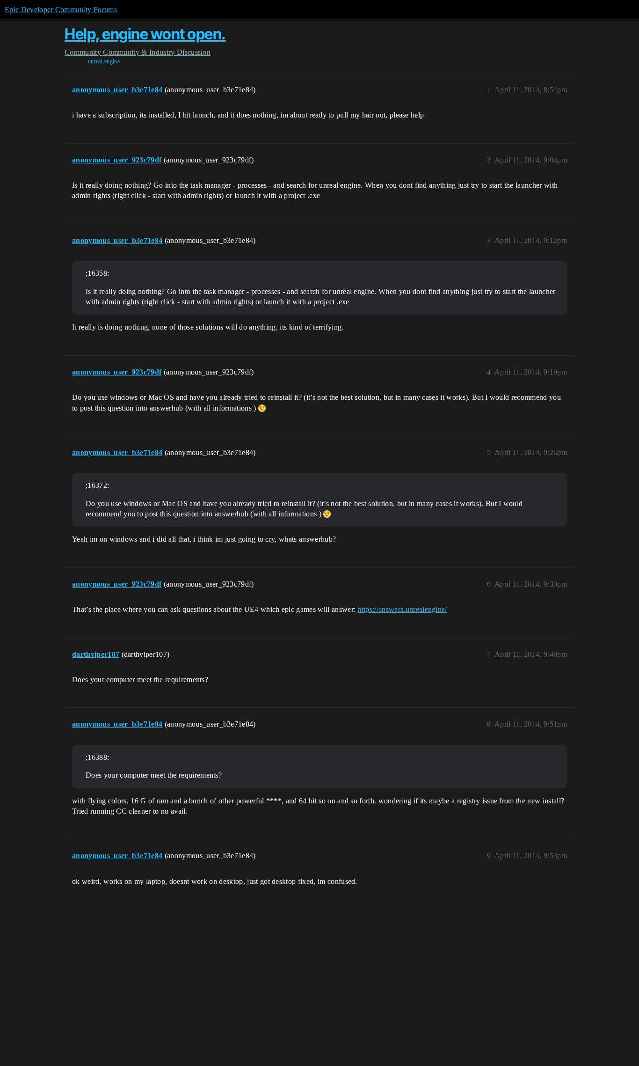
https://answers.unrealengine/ (402, 609)
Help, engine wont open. (145, 34)
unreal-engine (104, 61)
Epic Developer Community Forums (61, 10)
